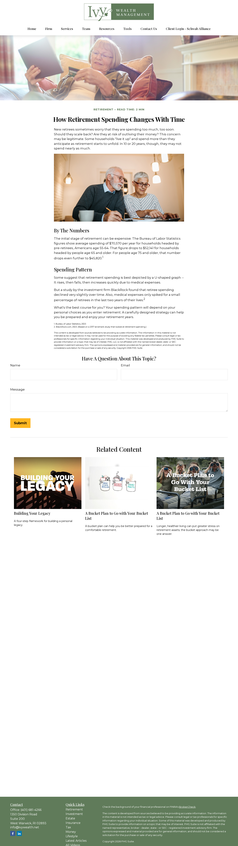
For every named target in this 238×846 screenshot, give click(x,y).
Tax (68, 827)
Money (71, 832)
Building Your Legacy (32, 513)
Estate (70, 818)
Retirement (74, 809)
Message (17, 389)
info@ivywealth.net (24, 827)
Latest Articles (76, 840)
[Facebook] (12, 833)
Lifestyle (72, 836)
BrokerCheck (187, 806)
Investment (74, 814)
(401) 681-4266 (31, 810)
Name (15, 365)
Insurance (73, 823)
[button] (32, 28)
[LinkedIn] (19, 833)
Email (125, 365)
